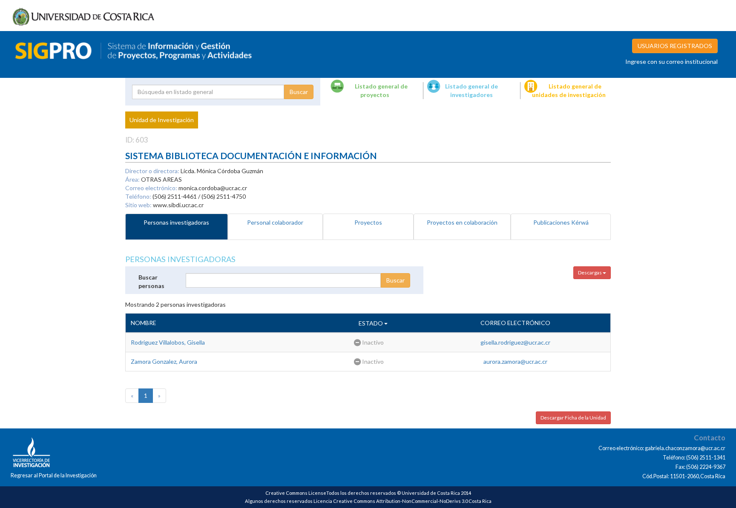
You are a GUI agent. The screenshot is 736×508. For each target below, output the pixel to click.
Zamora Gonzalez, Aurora (164, 361)
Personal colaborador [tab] (275, 222)
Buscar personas (151, 281)
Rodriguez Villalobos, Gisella (168, 342)
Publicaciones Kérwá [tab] (561, 222)
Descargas (590, 272)
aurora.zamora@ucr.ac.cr (515, 361)
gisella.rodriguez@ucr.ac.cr (515, 342)
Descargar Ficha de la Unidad (573, 417)
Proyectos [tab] (368, 222)
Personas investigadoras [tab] (176, 222)
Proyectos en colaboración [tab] (462, 222)
